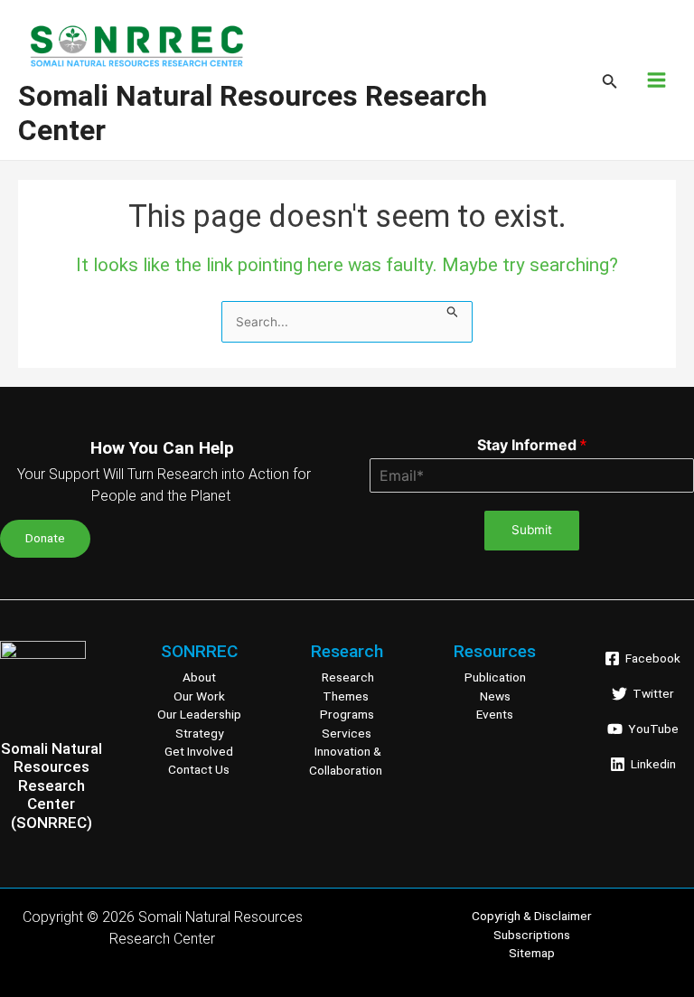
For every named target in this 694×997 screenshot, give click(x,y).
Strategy (199, 732)
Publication (495, 677)
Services (346, 732)
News (495, 695)
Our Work (199, 695)
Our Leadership (199, 714)
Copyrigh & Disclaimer (532, 915)
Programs (347, 714)
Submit (531, 529)
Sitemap (532, 952)
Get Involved (198, 751)
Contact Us (199, 769)
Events (494, 714)
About (199, 677)
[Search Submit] (452, 310)
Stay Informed (531, 445)
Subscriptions (531, 934)
